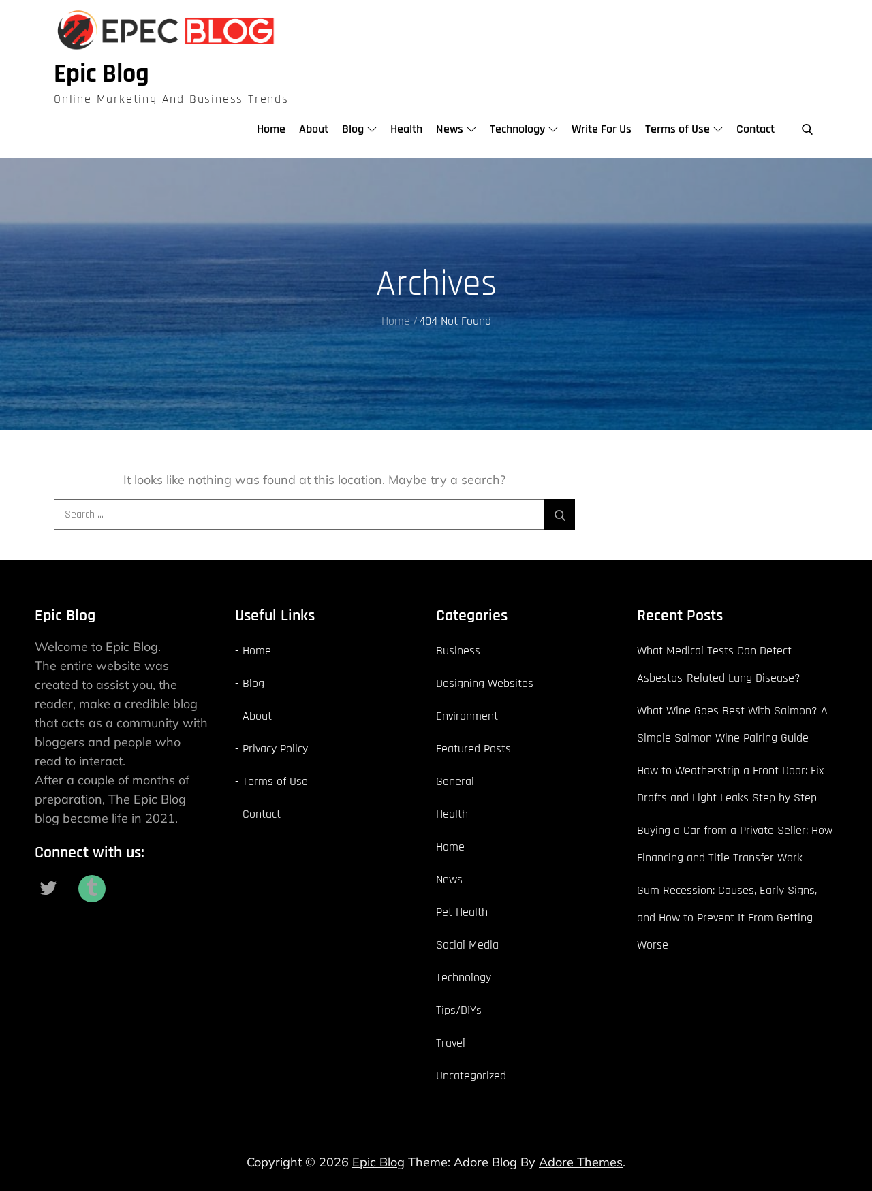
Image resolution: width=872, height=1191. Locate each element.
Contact (755, 129)
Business (458, 650)
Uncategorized (471, 1075)
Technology (517, 129)
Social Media (467, 945)
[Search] (559, 514)
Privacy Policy (275, 749)
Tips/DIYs (459, 1010)
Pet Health (462, 912)
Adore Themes (581, 1162)
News (449, 129)
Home (271, 129)
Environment (467, 716)
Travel (450, 1043)
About (313, 129)
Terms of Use (677, 129)
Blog (353, 129)
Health (406, 129)
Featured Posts (473, 749)
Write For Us (602, 129)
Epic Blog (101, 74)
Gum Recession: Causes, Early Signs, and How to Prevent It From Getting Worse (727, 918)
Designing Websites (484, 683)
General (455, 781)
